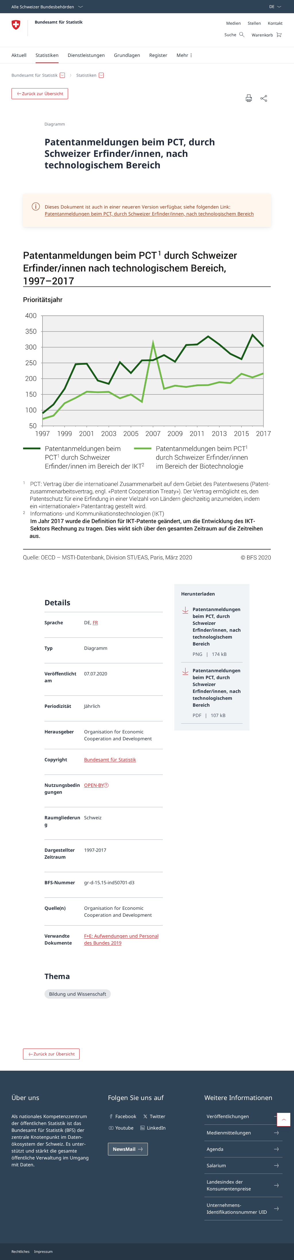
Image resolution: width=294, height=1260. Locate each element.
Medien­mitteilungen (229, 1133)
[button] (19, 55)
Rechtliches (20, 1251)
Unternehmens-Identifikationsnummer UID (237, 1208)
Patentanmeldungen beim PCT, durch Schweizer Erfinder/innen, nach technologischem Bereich (149, 214)
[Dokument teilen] (263, 98)
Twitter (157, 1116)
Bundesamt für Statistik (59, 22)
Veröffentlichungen (228, 1116)
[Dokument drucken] (248, 98)
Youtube (124, 1128)
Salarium (216, 1165)
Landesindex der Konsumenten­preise (229, 1185)
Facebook (125, 1116)
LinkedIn (156, 1128)
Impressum (43, 1251)
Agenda (215, 1149)
